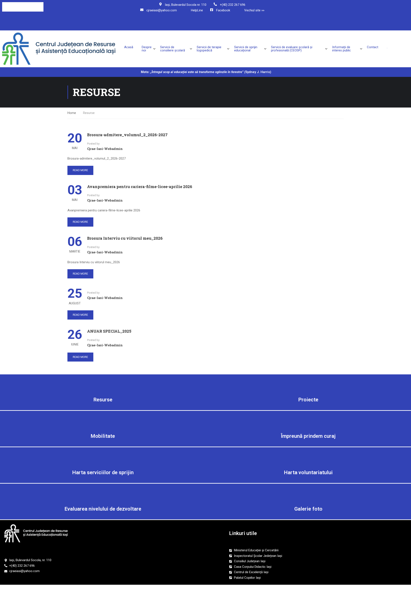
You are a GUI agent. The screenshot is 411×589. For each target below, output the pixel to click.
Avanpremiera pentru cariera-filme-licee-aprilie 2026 (139, 186)
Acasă (128, 47)
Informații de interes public (341, 49)
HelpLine (197, 10)
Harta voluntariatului (308, 472)
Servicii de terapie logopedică (209, 49)
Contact (372, 47)
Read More (80, 170)
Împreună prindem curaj (308, 436)
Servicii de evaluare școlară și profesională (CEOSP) (291, 49)
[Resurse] (102, 384)
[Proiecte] (308, 384)
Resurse (102, 400)
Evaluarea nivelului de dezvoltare (102, 509)
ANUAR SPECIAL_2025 (109, 331)
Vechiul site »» (254, 10)
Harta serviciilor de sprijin (103, 472)
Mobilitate (103, 436)
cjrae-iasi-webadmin (105, 149)
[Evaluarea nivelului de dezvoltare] (102, 493)
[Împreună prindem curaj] (308, 420)
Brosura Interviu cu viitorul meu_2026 (125, 238)
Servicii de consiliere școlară (172, 49)
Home (71, 113)
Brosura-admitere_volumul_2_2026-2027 (127, 134)
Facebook (223, 10)
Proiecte (308, 400)
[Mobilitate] (102, 420)
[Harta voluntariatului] (308, 456)
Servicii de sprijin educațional (245, 49)
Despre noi (147, 49)
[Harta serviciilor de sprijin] (102, 456)
